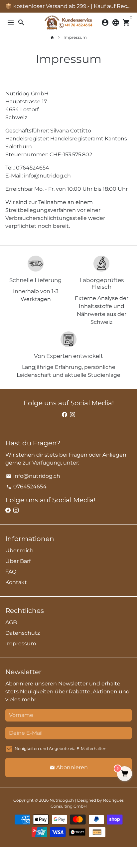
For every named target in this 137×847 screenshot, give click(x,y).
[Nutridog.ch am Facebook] (64, 415)
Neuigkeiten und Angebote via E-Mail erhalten (60, 748)
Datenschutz (22, 633)
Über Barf (18, 561)
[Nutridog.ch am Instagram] (72, 415)
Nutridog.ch (62, 800)
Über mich (19, 550)
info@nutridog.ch (33, 476)
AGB (11, 622)
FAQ (10, 572)
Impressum (75, 37)
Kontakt (16, 582)
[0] (124, 774)
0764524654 (26, 486)
